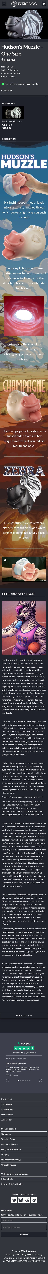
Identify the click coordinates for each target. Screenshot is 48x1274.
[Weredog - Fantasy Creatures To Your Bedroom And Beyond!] (24, 4)
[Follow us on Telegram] (34, 1200)
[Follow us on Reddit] (27, 1200)
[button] (4, 4)
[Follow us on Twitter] (14, 1200)
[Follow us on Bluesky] (21, 1200)
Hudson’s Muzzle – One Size (12, 123)
